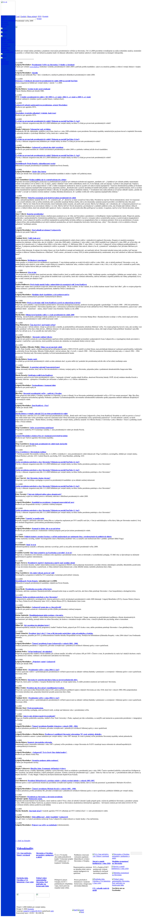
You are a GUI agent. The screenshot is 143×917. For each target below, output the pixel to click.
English (23, 16)
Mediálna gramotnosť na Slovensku (120, 862)
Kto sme (4, 16)
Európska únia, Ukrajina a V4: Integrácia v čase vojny (25, 880)
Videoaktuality (25, 848)
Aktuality (4, 30)
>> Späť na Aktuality (22, 841)
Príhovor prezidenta (8, 20)
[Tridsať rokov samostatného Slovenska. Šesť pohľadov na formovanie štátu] (121, 885)
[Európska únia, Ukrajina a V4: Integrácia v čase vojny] (102, 883)
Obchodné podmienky (5, 63)
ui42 (52, 911)
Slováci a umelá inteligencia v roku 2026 (101, 862)
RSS (39, 16)
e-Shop (3, 60)
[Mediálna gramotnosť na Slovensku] (121, 875)
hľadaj (39, 19)
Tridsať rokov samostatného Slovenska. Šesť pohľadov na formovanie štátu (42, 882)
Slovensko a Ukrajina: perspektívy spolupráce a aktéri (45, 855)
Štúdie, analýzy (6, 40)
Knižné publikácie (7, 42)
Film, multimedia (7, 52)
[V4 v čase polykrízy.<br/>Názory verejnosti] (102, 856)
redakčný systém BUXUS (32, 911)
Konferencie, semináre (6, 47)
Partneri (3, 56)
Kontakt (45, 16)
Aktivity (4, 38)
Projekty (4, 34)
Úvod (17, 16)
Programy (4, 22)
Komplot (31, 909)
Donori (3, 26)
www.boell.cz (34, 67)
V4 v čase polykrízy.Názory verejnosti (24, 854)
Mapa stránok (32, 16)
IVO (3, 18)
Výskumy (4, 44)
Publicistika (5, 50)
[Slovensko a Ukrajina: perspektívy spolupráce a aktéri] (121, 858)
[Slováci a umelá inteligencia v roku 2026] (120, 868)
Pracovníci (5, 24)
